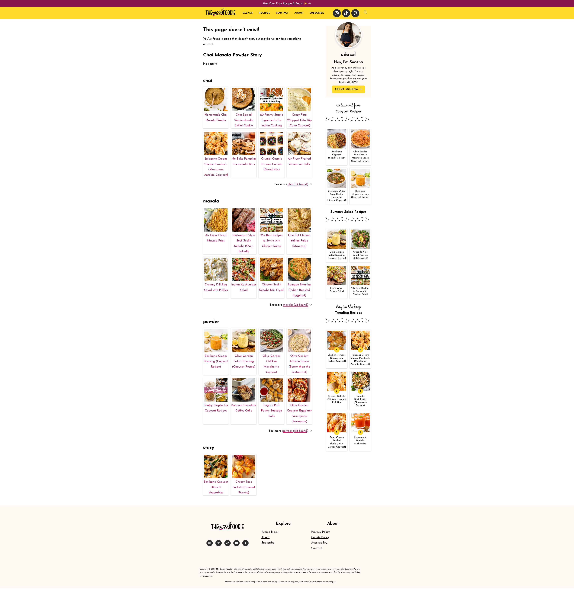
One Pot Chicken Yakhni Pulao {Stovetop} (299, 241)
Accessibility (319, 542)
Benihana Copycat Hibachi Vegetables (216, 487)
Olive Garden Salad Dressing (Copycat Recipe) (243, 361)
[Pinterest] (355, 13)
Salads (248, 13)
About (299, 13)
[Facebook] (245, 543)
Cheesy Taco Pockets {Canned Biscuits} (243, 487)
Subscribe (317, 13)
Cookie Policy (320, 537)
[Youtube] (236, 543)
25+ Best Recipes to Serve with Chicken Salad (271, 241)
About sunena (347, 89)
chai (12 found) (298, 184)
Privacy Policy (320, 532)
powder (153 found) (295, 430)
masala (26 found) (295, 304)
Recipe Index (269, 532)
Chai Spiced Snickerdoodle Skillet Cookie (243, 120)
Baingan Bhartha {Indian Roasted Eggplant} (299, 290)
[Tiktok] (346, 13)
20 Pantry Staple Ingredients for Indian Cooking (271, 120)
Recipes (264, 13)
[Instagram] (337, 13)
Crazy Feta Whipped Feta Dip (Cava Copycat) (299, 120)
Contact (282, 13)
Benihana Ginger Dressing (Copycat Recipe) (215, 361)
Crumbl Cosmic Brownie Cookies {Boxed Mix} (271, 164)
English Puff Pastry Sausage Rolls (271, 411)
